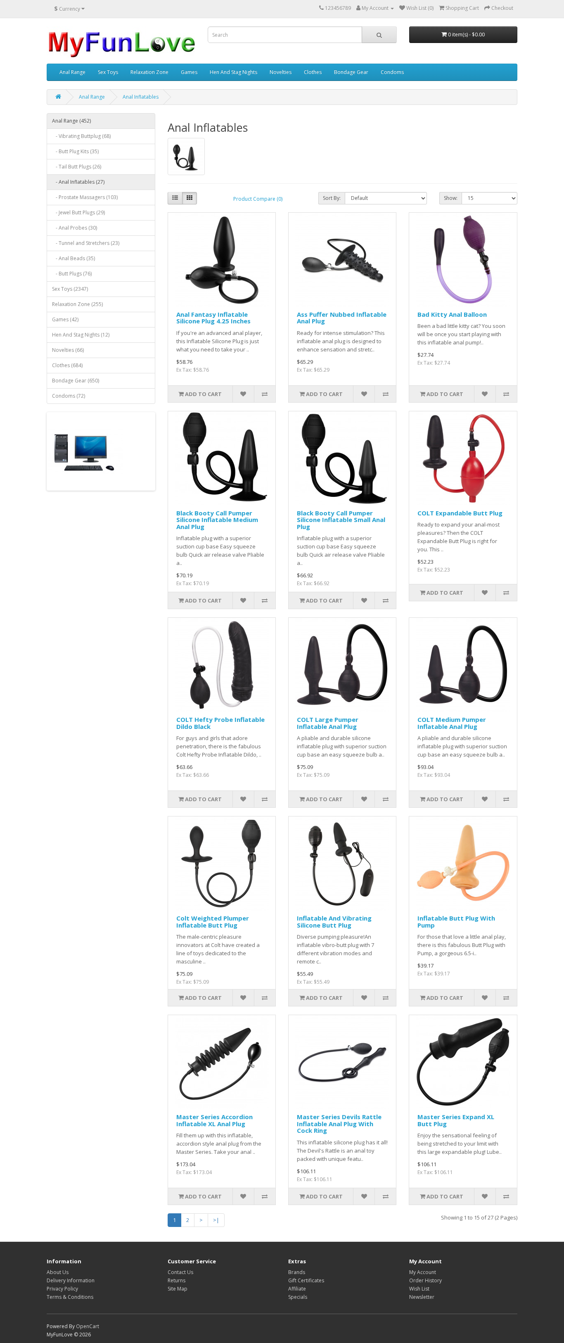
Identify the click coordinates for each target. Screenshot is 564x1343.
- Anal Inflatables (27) (78, 181)
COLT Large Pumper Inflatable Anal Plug (327, 723)
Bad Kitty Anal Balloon (452, 314)
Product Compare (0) (257, 198)
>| (216, 1220)
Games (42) (65, 319)
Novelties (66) (68, 350)
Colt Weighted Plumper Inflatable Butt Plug (212, 921)
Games (189, 72)
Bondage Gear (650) (75, 380)
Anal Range (72, 72)
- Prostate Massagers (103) (85, 197)
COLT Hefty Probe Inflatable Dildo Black (220, 723)
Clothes (313, 72)
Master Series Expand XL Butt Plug (455, 1120)
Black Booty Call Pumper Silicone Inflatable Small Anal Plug (341, 520)
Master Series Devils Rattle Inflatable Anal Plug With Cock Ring (339, 1123)
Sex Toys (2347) (70, 288)
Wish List (419, 1288)
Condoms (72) (68, 395)
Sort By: (332, 198)
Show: (450, 198)
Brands (296, 1272)
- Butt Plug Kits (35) (75, 151)
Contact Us (180, 1272)
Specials (297, 1296)
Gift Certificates (306, 1280)
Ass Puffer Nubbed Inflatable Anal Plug (341, 317)
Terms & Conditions (70, 1296)
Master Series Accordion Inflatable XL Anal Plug (214, 1120)
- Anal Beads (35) (73, 258)
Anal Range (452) (71, 120)
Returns (176, 1280)
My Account (422, 1272)
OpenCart (87, 1326)
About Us (58, 1272)
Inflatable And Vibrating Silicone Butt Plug (334, 921)
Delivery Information (71, 1280)
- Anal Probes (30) (74, 227)
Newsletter (421, 1296)
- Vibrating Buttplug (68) (81, 136)
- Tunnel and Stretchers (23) (85, 243)
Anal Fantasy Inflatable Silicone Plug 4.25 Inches (213, 317)
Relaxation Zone (149, 72)
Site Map (177, 1288)
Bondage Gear (351, 72)
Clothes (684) (67, 365)
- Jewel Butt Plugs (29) (78, 212)
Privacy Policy (62, 1288)
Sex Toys (108, 72)
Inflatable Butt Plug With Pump (456, 921)
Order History (425, 1280)
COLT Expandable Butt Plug (459, 513)
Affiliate (297, 1288)
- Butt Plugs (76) (72, 273)
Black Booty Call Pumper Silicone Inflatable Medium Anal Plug (217, 520)
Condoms (392, 72)
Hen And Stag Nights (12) (80, 334)
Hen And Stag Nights (233, 72)
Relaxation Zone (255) (77, 304)
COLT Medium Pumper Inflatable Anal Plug (451, 723)
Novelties (280, 72)
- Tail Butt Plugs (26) (76, 166)
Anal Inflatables (141, 96)
